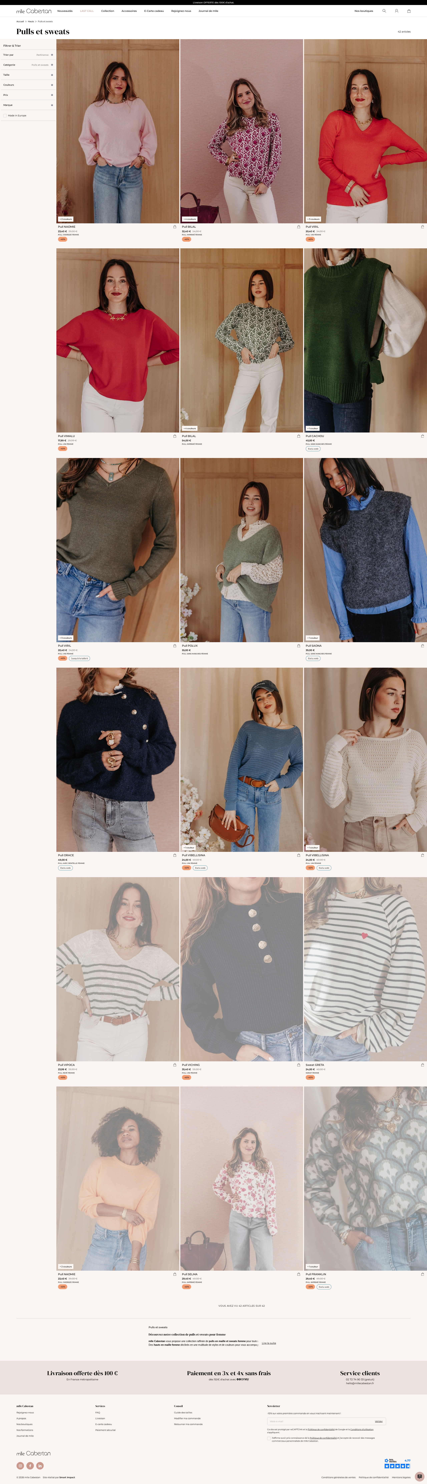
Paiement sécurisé (105, 1429)
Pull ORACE (66, 855)
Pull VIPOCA (66, 1064)
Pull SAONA (314, 645)
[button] (28, 75)
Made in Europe (17, 115)
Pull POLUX (190, 645)
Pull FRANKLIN (316, 1274)
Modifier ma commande (187, 1418)
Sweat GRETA (315, 1064)
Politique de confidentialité (321, 1429)
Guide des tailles (183, 1412)
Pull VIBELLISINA (193, 855)
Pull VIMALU (66, 436)
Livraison (100, 1418)
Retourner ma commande (188, 1424)
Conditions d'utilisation (361, 1429)
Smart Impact (67, 1477)
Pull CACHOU (315, 436)
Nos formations (25, 1429)
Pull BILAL (189, 226)
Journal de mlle (25, 1435)
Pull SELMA (189, 1274)
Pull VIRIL (312, 226)
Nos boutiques (364, 10)
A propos (21, 1418)
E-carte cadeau (103, 1424)
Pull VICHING (191, 1064)
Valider (379, 1421)
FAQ (97, 1412)
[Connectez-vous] (396, 10)
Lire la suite (269, 1343)
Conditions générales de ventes (338, 1477)
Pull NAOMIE (66, 226)
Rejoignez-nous (25, 1412)
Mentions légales (401, 1477)
